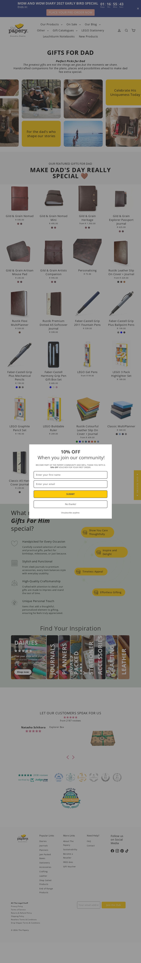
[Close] (108, 447)
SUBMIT (70, 494)
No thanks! (70, 504)
